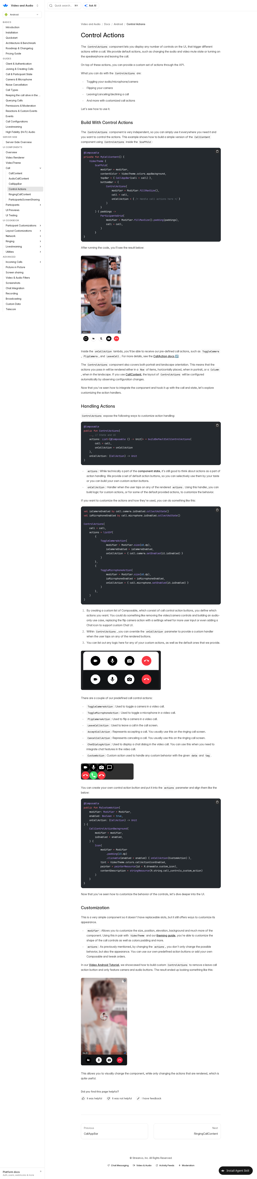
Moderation (188, 1165)
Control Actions (136, 24)
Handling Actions (98, 406)
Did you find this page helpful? (100, 1091)
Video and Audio (91, 24)
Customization (95, 907)
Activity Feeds (166, 1165)
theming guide (165, 935)
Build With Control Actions (107, 122)
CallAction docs (163, 356)
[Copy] (217, 151)
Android (14, 14)
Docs (107, 24)
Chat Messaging (120, 1165)
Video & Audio (144, 1165)
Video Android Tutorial (104, 965)
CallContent (133, 374)
